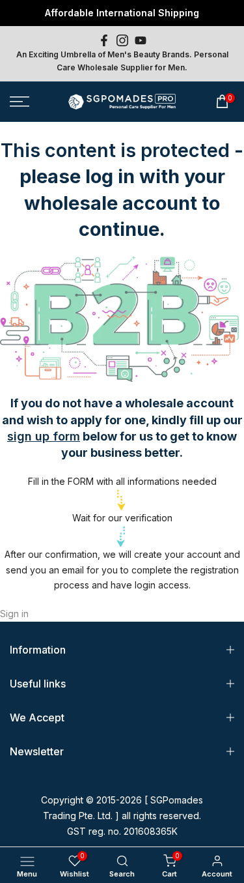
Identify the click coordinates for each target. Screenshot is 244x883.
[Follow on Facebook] (104, 40)
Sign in (14, 613)
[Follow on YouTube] (140, 40)
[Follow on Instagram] (122, 40)
